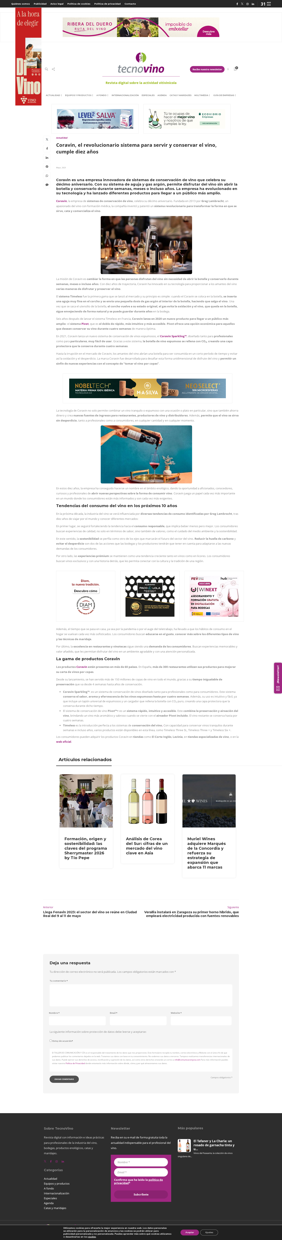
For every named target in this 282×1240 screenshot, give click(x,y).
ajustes (92, 1236)
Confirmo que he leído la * (138, 1181)
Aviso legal (56, 3)
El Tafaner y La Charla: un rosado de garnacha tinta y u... (214, 1145)
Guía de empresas (223, 95)
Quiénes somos (20, 3)
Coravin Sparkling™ (173, 336)
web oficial (63, 742)
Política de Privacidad (75, 1063)
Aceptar (189, 1232)
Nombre (54, 1013)
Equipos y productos (78, 95)
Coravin (61, 201)
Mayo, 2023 (61, 167)
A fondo (101, 95)
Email (113, 1013)
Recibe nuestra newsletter (207, 69)
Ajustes (209, 1232)
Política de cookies (78, 3)
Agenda (162, 95)
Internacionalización (125, 95)
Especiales (148, 95)
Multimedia (201, 95)
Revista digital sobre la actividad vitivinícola (141, 83)
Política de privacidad (107, 3)
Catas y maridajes (180, 95)
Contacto (130, 3)
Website (176, 1013)
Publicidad (40, 3)
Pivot (85, 324)
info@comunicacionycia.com (187, 1059)
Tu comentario (59, 980)
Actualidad (53, 95)
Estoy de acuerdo (62, 1041)
